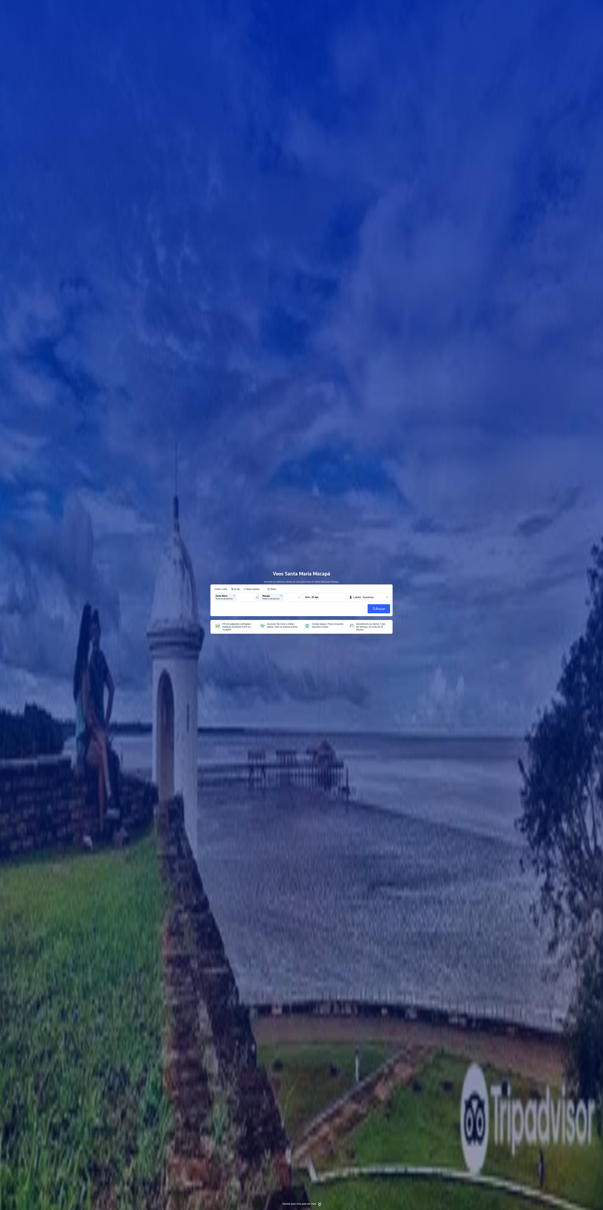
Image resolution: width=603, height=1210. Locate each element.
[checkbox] (272, 589)
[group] (235, 597)
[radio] (220, 589)
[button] (427, 5)
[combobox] (238, 597)
